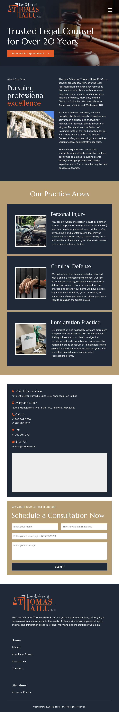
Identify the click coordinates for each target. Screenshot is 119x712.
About (16, 647)
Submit (59, 566)
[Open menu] (110, 10)
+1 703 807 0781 (21, 434)
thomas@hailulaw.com (24, 446)
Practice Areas (22, 654)
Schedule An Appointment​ (28, 53)
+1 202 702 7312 (21, 423)
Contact (18, 668)
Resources (19, 661)
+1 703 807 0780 (21, 419)
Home (16, 640)
